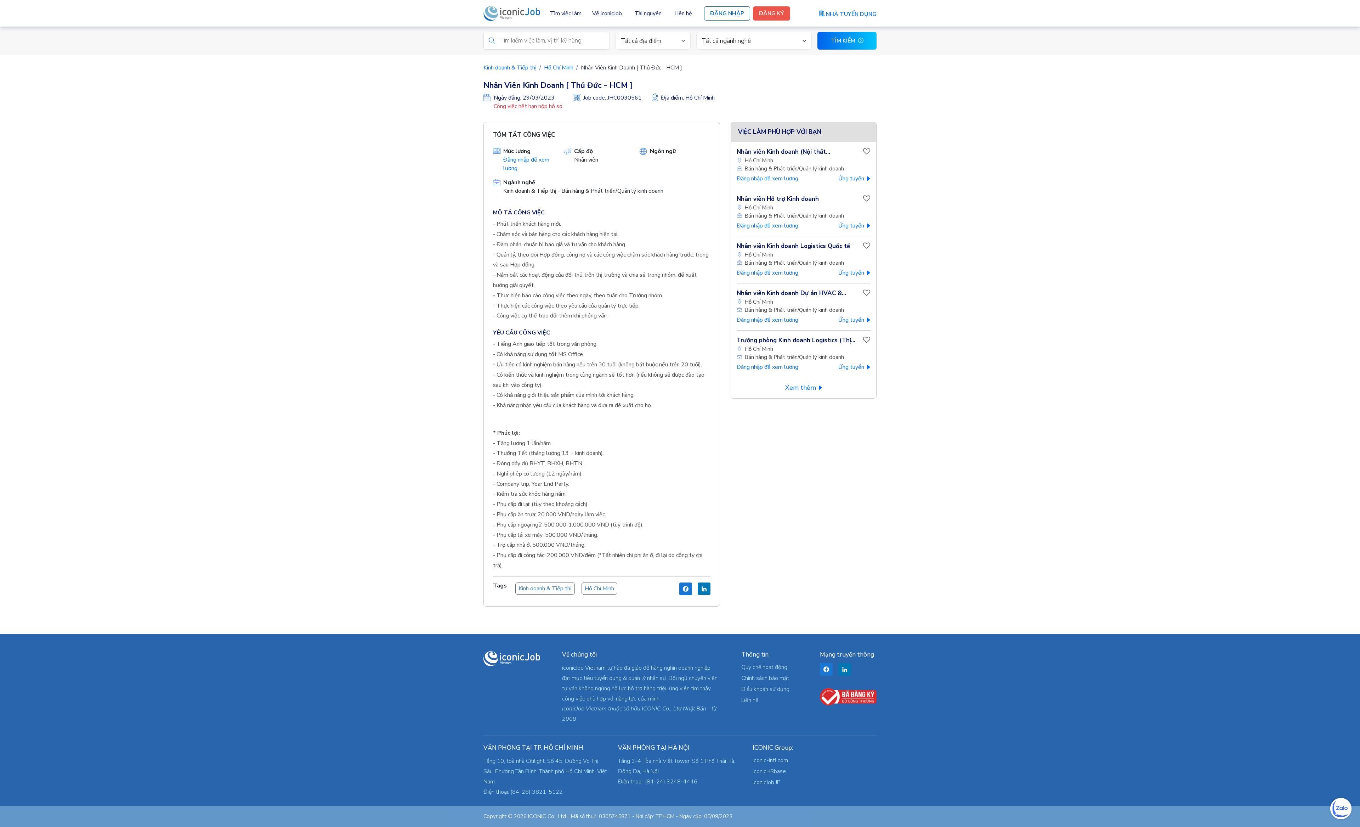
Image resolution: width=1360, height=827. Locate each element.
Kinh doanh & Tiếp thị (510, 68)
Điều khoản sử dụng (765, 689)
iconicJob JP (767, 782)
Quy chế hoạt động (764, 667)
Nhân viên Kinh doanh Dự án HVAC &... (791, 293)
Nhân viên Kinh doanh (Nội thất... (783, 152)
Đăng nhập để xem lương (767, 178)
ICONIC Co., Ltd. (547, 816)
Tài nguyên (648, 13)
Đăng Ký (771, 13)
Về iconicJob (607, 13)
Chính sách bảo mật (765, 678)
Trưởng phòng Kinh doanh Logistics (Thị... (796, 340)
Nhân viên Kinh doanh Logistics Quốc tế (793, 246)
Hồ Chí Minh (558, 68)
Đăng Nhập (727, 13)
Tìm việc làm (566, 13)
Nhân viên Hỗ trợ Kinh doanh (778, 199)
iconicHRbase (769, 771)
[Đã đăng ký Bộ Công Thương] (848, 697)
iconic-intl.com (770, 760)
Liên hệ (683, 13)
